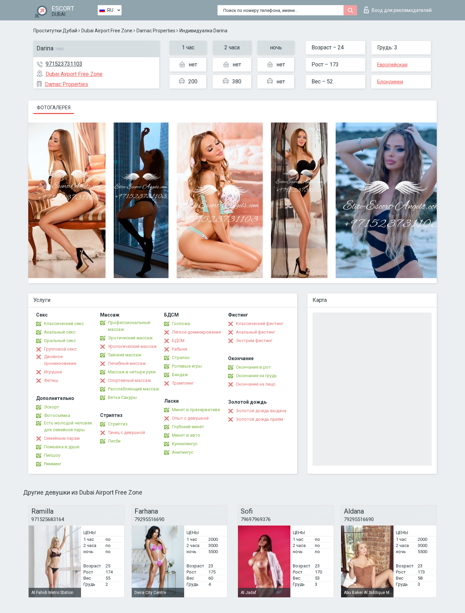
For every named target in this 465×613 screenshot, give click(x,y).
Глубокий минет (188, 426)
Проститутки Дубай (55, 30)
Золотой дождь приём (259, 419)
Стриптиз (118, 423)
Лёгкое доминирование (196, 332)
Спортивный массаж (129, 380)
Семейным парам (62, 438)
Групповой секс (60, 349)
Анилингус (182, 452)
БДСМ (178, 340)
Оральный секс (60, 340)
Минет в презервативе (196, 409)
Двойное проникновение (60, 360)
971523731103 (64, 64)
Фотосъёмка (57, 415)
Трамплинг (183, 383)
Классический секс (64, 323)
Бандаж (180, 374)
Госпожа (181, 323)
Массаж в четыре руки (132, 371)
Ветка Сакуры (122, 397)
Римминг (52, 463)
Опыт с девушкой (190, 418)
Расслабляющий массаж (133, 388)
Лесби (114, 440)
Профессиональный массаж (129, 326)
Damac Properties (156, 30)
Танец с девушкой (126, 432)
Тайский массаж (124, 354)
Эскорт (51, 406)
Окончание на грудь (256, 375)
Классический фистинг (259, 323)
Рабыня (179, 349)
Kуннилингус (184, 443)
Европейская (392, 65)
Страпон (181, 357)
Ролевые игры (187, 366)
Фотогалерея (53, 107)
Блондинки (390, 82)
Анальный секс (60, 332)
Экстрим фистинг (254, 340)
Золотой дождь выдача (261, 410)
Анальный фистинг (255, 332)
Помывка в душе (61, 446)
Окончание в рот (253, 367)
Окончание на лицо (255, 384)
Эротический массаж (130, 337)
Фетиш (51, 380)
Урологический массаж (132, 346)
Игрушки (53, 371)
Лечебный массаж (127, 363)
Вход (402, 10)
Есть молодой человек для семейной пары (68, 426)
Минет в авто (186, 435)
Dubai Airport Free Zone (106, 30)
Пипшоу (52, 455)
